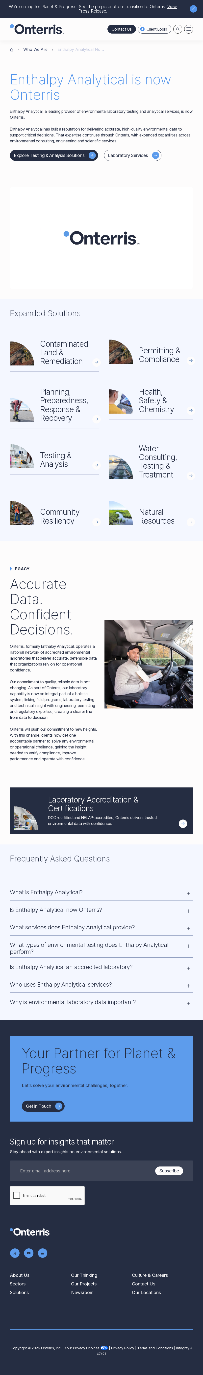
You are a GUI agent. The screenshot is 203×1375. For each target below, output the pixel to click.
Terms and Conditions (155, 1348)
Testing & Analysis (56, 460)
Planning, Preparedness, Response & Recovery (64, 405)
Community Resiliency (59, 516)
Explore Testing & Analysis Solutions (49, 155)
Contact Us (122, 29)
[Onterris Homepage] (11, 49)
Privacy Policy (122, 1348)
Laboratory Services (128, 155)
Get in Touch (38, 1106)
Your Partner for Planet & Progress (98, 1061)
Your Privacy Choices (82, 1348)
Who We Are (35, 49)
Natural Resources (157, 516)
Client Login (157, 29)
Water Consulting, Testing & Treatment (158, 461)
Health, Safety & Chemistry (156, 400)
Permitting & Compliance (159, 355)
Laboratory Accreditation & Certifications (93, 804)
